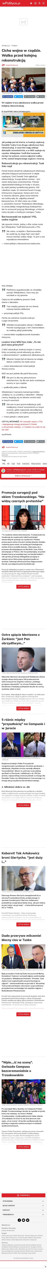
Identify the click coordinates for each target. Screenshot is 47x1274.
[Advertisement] (23, 262)
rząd (13, 464)
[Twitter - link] (27, 1220)
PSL (4, 464)
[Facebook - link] (19, 1220)
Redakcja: (6, 1225)
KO (8, 464)
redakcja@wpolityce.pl (38, 451)
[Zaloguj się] (39, 3)
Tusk (18, 464)
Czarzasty (25, 464)
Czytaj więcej (23, 586)
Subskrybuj (5, 455)
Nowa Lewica (36, 464)
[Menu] (43, 3)
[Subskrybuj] (35, 3)
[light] (31, 3)
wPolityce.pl (6, 45)
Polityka (14, 45)
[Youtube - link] (23, 1220)
